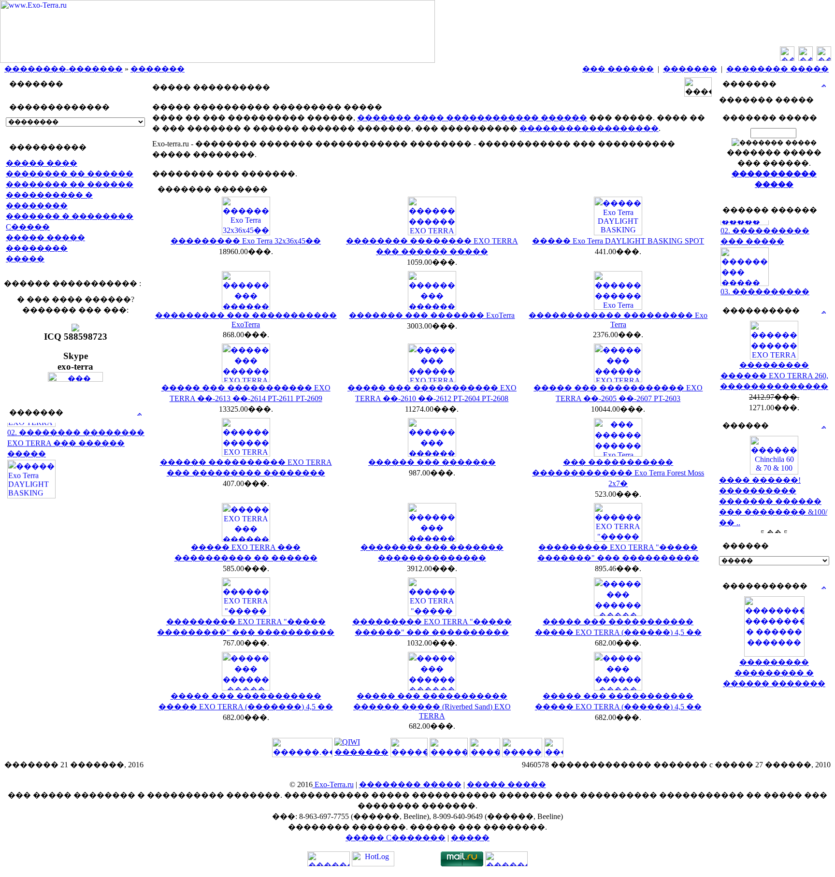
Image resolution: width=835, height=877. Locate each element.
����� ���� (41, 163)
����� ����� (45, 237)
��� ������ (618, 69)
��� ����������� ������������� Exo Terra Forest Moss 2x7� (618, 473)
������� (157, 69)
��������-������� (63, 69)
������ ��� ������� (432, 462)
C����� (28, 227)
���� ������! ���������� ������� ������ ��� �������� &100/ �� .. (773, 501)
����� (25, 259)
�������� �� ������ (69, 174)
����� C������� (396, 838)
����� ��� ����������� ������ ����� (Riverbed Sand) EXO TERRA (432, 706)
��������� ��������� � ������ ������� (774, 673)
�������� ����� (777, 69)
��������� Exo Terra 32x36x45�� (246, 241)
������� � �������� (69, 216)
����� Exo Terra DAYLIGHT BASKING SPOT (618, 241)
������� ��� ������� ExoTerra (432, 315)
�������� (37, 248)
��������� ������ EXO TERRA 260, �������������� (774, 375)
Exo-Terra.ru (333, 784)
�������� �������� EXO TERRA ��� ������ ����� (75, 435)
